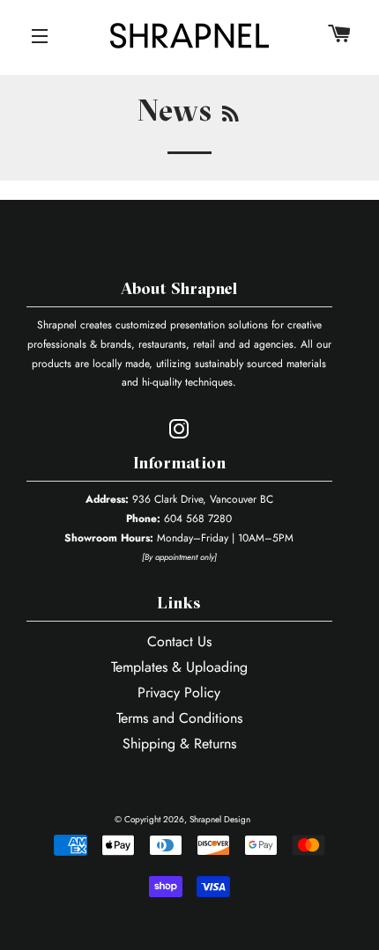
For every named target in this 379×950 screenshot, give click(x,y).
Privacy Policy (178, 692)
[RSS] (231, 116)
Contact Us (179, 641)
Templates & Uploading (179, 667)
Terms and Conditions (179, 718)
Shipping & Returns (179, 743)
